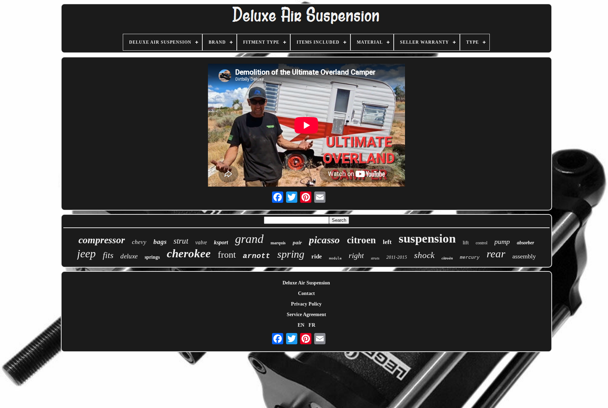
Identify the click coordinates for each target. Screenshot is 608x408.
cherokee (189, 253)
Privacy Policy (306, 304)
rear (496, 253)
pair (297, 242)
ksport (221, 242)
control (481, 242)
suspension (427, 238)
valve (201, 242)
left (387, 241)
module (335, 258)
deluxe (129, 256)
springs (152, 257)
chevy (139, 242)
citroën (447, 258)
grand (249, 238)
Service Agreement (306, 314)
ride (316, 256)
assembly (524, 256)
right (356, 255)
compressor (101, 239)
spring (290, 254)
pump (502, 241)
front (227, 255)
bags (159, 241)
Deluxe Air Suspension (306, 282)
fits (108, 255)
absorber (525, 242)
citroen (361, 240)
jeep (86, 253)
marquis (278, 242)
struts (375, 258)
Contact (306, 293)
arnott (256, 256)
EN (301, 325)
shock (424, 255)
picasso (324, 239)
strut (180, 241)
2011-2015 (396, 257)
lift (466, 242)
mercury (470, 257)
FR (312, 325)
